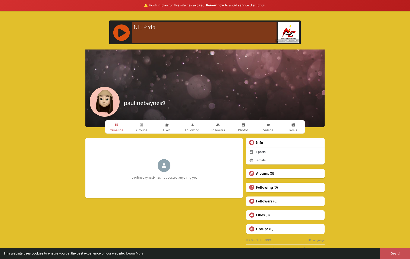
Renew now (215, 5)
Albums (262, 173)
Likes (260, 215)
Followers (264, 201)
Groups (262, 229)
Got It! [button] (395, 253)
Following (264, 187)
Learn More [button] (135, 253)
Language (318, 240)
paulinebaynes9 (144, 103)
